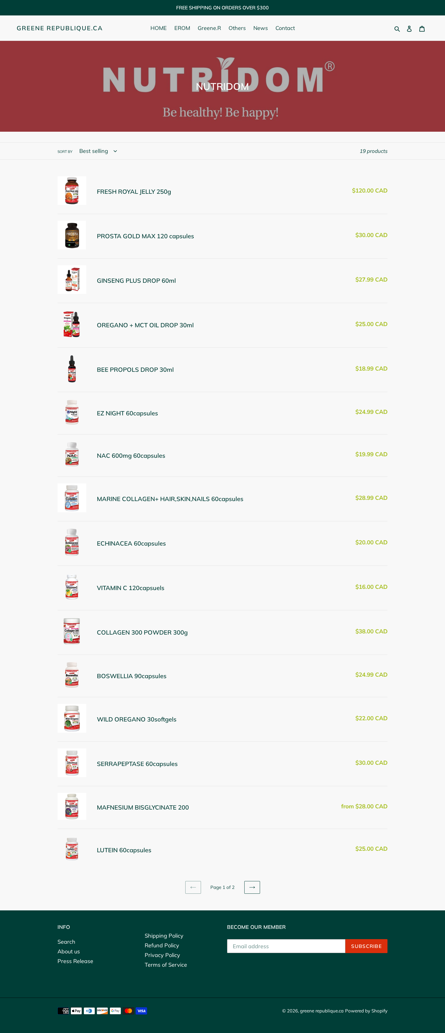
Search (66, 941)
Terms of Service (166, 964)
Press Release (75, 961)
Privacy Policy (162, 955)
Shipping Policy (164, 935)
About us (69, 951)
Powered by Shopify (366, 1011)
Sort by (65, 151)
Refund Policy (162, 945)
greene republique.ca (60, 28)
